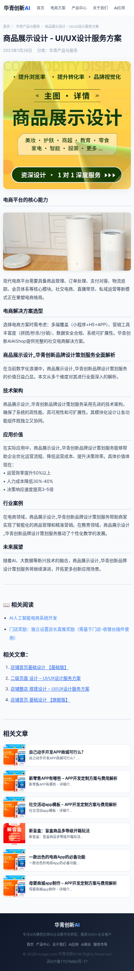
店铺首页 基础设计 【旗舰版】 (40, 699)
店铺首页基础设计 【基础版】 (40, 667)
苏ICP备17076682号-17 (67, 961)
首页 (40, 8)
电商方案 (57, 8)
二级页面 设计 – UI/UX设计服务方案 (46, 678)
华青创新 (17, 8)
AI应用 (119, 8)
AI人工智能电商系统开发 (33, 617)
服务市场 (100, 944)
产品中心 (79, 8)
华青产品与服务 (28, 26)
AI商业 (86, 944)
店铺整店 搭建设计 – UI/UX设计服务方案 (50, 688)
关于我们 (100, 8)
